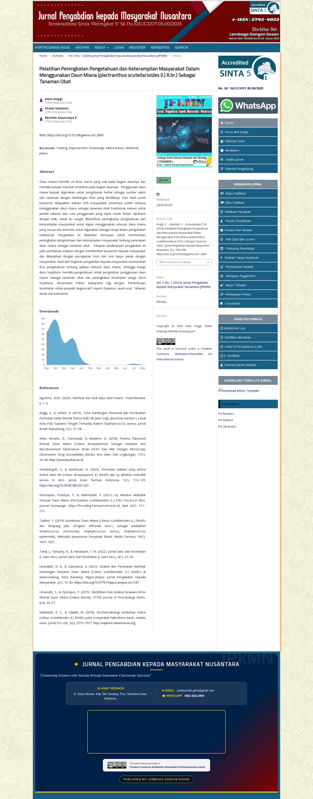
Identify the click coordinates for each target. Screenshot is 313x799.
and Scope (236, 132)
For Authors (225, 420)
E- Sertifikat (232, 356)
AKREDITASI (160, 47)
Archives (57, 56)
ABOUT (100, 47)
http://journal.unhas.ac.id (66, 460)
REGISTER (137, 47)
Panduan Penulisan (238, 212)
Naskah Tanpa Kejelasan (241, 258)
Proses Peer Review (238, 230)
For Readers (226, 413)
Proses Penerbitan (238, 221)
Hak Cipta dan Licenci (240, 239)
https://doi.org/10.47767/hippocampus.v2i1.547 (106, 582)
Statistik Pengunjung (239, 169)
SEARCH (181, 47)
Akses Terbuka (235, 285)
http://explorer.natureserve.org (114, 623)
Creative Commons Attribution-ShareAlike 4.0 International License (184, 354)
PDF (165, 180)
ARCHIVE (82, 47)
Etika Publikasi (234, 202)
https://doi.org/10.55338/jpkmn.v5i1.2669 (75, 135)
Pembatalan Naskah (239, 267)
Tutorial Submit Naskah (240, 365)
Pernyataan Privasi (238, 294)
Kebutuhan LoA (234, 328)
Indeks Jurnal (234, 159)
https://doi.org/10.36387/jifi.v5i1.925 (64, 485)
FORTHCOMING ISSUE (52, 47)
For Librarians (227, 426)
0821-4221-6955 (194, 695)
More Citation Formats (175, 262)
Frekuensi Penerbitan (240, 248)
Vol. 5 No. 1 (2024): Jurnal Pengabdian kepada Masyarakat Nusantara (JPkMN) (117, 56)
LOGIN (119, 47)
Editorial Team (235, 141)
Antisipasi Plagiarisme (240, 276)
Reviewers (232, 150)
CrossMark (232, 303)
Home (43, 56)
